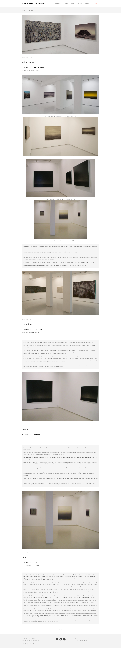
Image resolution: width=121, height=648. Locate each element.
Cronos (25, 429)
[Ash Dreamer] (60, 34)
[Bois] (60, 520)
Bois (24, 557)
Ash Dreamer (28, 62)
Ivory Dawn (27, 324)
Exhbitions (24, 10)
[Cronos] (60, 396)
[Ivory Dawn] (60, 293)
